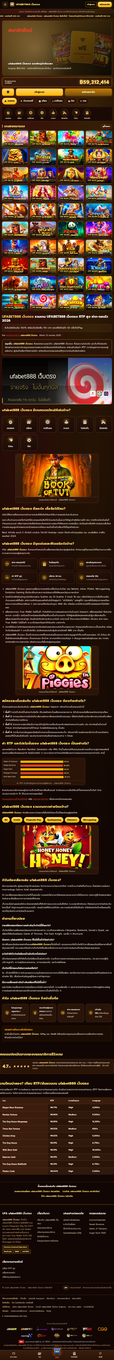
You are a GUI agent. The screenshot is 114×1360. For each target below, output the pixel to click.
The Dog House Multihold (14, 1164)
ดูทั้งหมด (106, 126)
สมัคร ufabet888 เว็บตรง (23, 1306)
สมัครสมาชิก (105, 4)
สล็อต (43, 101)
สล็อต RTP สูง (8, 1268)
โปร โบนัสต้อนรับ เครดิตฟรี (22, 1302)
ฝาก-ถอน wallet (74, 1306)
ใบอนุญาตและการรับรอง (47, 1240)
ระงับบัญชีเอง (69, 1224)
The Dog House (10, 1142)
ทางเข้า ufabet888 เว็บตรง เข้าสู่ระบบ (51, 1306)
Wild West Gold (10, 1149)
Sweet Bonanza (96, 1224)
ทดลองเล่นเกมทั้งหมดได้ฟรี (14, 799)
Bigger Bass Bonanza (13, 1107)
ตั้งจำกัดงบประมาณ (72, 1228)
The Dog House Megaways (15, 1121)
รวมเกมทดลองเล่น (97, 1220)
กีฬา (71, 101)
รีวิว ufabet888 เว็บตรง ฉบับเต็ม (57, 1196)
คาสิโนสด (57, 101)
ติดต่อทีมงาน (43, 1236)
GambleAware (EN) (72, 1233)
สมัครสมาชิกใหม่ (40, 799)
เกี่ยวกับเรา (50, 1298)
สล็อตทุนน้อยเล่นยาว (11, 1277)
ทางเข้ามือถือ (89, 1306)
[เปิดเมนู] (5, 4)
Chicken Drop (9, 1135)
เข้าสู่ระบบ (91, 4)
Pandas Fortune (10, 1114)
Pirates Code (9, 1171)
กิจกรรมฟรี (26, 101)
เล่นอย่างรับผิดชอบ (71, 1220)
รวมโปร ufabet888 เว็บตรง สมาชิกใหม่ (81, 1191)
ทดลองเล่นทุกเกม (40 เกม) (15, 1316)
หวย (83, 101)
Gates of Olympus (98, 1228)
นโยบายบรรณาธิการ (46, 1232)
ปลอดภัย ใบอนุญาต (36, 1298)
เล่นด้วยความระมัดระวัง (86, 1341)
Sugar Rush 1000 (97, 1233)
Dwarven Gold (9, 1157)
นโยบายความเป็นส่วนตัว (68, 1348)
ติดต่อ (48, 1311)
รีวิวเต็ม (23, 1298)
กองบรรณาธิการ (44, 1227)
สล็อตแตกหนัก (8, 1272)
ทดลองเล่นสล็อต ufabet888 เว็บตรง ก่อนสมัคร (37, 1191)
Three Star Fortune (11, 1128)
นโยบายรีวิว (76, 1298)
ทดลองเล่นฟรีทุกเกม (19, 1311)
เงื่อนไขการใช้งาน (85, 1348)
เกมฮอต (9, 101)
